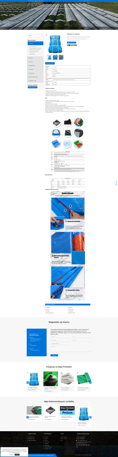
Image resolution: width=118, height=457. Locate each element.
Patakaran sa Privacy (16, 452)
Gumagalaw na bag (32, 80)
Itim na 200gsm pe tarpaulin (33, 387)
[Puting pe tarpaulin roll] (84, 378)
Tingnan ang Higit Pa (32, 87)
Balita (52, 8)
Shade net (30, 58)
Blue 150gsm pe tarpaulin (49, 387)
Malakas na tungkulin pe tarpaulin (35, 49)
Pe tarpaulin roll (32, 54)
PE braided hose (32, 65)
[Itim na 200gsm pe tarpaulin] (34, 378)
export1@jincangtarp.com (83, 440)
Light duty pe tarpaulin (33, 46)
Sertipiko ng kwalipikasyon (32, 440)
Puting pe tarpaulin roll (82, 387)
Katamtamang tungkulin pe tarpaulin (35, 48)
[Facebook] (81, 1)
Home (32, 8)
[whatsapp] (77, 447)
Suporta (57, 8)
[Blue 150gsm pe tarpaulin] (50, 378)
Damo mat (30, 61)
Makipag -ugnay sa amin (79, 8)
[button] (27, 382)
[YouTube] (86, 1)
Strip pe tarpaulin (32, 52)
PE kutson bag (31, 73)
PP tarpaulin (31, 69)
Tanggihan (11, 454)
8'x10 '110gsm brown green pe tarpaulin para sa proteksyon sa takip (50, 417)
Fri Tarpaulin (38, 28)
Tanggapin (17, 454)
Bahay (29, 28)
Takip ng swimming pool (50, 312)
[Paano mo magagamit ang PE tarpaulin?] (67, 410)
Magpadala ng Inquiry (72, 42)
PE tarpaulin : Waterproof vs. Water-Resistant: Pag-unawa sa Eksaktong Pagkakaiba (83, 417)
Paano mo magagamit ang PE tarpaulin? (66, 417)
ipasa (54, 355)
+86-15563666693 (33, 345)
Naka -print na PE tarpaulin (34, 51)
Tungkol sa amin (38, 8)
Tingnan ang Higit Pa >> (32, 389)
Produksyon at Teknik (31, 438)
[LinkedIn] (84, 1)
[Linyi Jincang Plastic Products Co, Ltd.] (34, 4)
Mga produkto (46, 8)
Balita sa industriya (64, 438)
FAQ (61, 440)
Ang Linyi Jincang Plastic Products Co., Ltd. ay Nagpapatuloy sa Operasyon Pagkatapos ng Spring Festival (33, 417)
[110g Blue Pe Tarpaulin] (50, 57)
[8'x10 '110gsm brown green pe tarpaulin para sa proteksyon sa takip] (50, 410)
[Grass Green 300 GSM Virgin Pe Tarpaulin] (67, 378)
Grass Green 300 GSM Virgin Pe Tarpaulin (67, 388)
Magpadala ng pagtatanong (67, 8)
